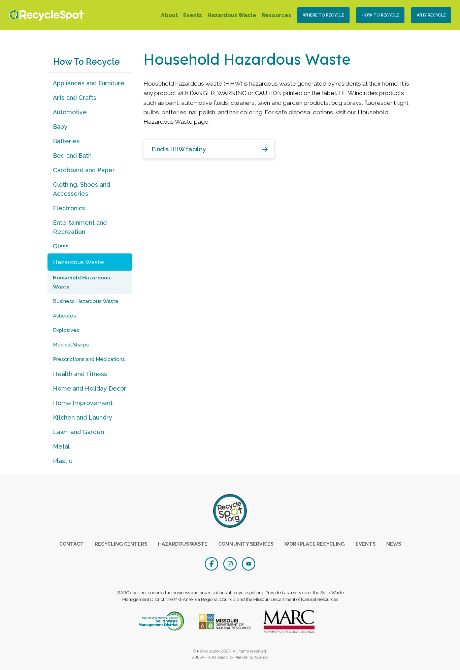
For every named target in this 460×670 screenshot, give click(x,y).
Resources (276, 15)
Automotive (70, 112)
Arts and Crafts (74, 97)
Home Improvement (83, 402)
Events (192, 15)
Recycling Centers (121, 544)
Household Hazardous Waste (81, 282)
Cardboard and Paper (84, 170)
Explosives (66, 330)
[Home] (45, 15)
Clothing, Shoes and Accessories (81, 189)
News (393, 544)
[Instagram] (231, 563)
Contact (71, 544)
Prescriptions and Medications (89, 359)
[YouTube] (248, 563)
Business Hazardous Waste (86, 301)
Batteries (66, 141)
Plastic (62, 460)
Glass (61, 246)
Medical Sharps (71, 345)
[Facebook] (212, 563)
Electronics (69, 208)
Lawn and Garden (78, 431)
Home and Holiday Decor (89, 388)
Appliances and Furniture (88, 83)
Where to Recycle (323, 15)
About (169, 15)
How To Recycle (380, 15)
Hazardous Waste (231, 15)
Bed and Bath (72, 155)
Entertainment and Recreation (80, 227)
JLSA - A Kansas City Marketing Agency (231, 657)
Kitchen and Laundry (82, 417)
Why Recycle (431, 15)
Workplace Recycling (314, 544)
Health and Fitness (80, 373)
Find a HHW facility (179, 149)
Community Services (245, 544)
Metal (61, 446)
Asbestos (64, 316)
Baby (60, 126)
